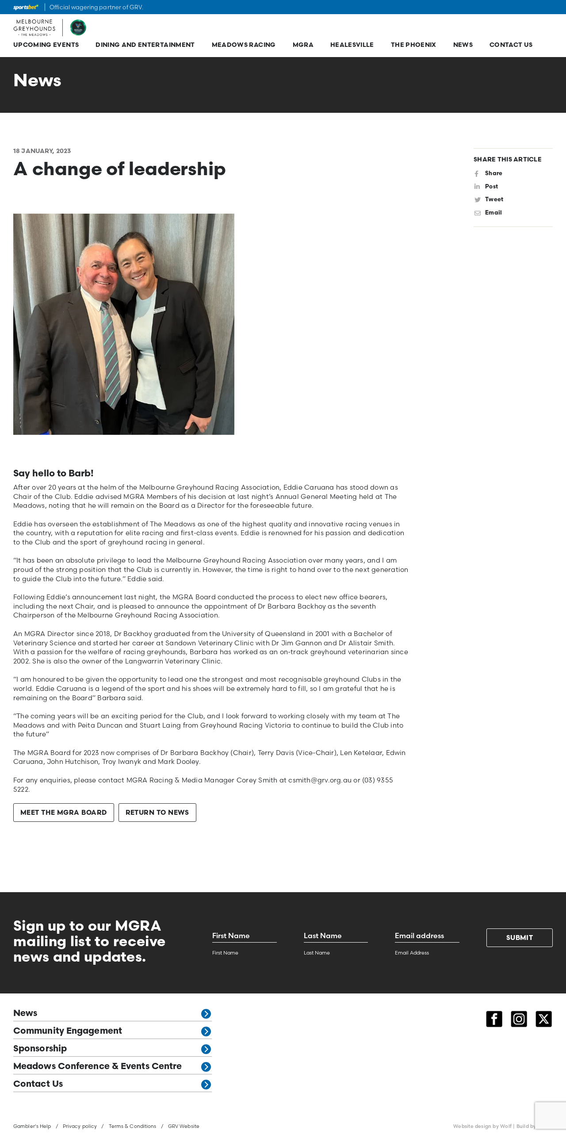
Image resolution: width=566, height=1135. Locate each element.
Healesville (352, 45)
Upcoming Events (46, 45)
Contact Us (511, 45)
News (463, 45)
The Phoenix (413, 45)
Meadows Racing (244, 45)
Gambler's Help (32, 1126)
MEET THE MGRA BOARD (63, 813)
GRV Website (183, 1126)
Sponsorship (40, 1049)
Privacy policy (80, 1126)
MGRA (303, 45)
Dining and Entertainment (145, 45)
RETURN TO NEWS (157, 813)
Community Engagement (67, 1031)
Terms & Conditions (133, 1126)
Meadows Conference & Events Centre (97, 1066)
